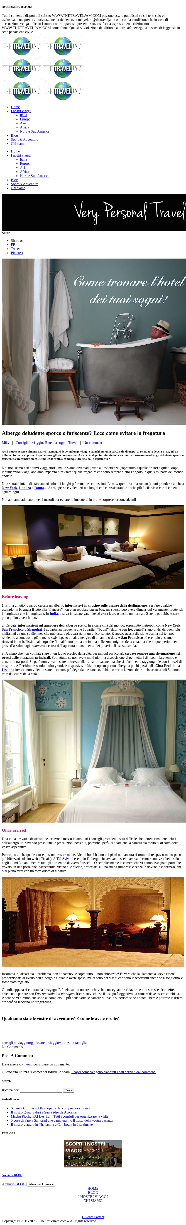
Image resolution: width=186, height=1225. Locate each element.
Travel (72, 443)
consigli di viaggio (15, 1043)
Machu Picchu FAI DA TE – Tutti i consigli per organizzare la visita (59, 1116)
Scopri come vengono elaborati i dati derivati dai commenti (113, 1072)
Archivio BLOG (12, 1175)
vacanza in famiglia (73, 1043)
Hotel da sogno (55, 443)
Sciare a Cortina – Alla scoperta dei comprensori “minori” (52, 1108)
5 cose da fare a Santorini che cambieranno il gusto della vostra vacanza (62, 1120)
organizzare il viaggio (43, 1043)
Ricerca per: (10, 1090)
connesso (25, 1064)
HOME (93, 1188)
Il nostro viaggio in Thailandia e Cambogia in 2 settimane (52, 1124)
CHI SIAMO (93, 1201)
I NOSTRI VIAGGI (93, 1196)
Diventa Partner (93, 1217)
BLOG (93, 1192)
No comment (92, 443)
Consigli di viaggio (29, 443)
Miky (6, 443)
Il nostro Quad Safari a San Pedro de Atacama (44, 1112)
